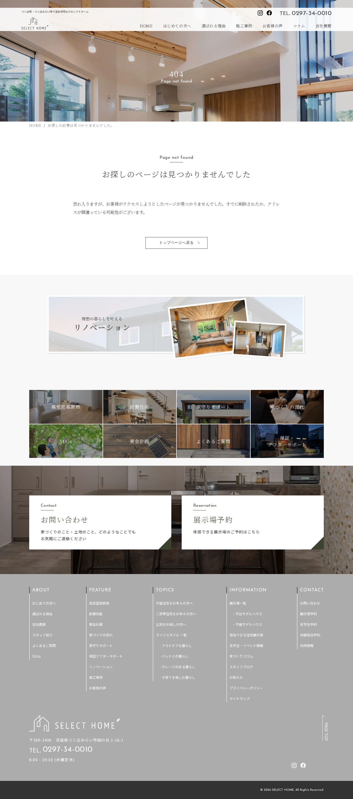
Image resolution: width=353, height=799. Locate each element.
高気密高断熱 (99, 603)
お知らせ (236, 677)
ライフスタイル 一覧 (171, 634)
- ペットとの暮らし (174, 656)
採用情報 (306, 645)
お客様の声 (273, 25)
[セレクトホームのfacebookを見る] (269, 13)
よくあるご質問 (44, 645)
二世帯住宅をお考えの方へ (176, 613)
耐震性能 (96, 613)
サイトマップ (239, 698)
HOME (146, 25)
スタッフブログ (241, 666)
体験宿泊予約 (310, 634)
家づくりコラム (241, 656)
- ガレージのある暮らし (177, 666)
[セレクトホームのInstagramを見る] (260, 13)
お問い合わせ (310, 603)
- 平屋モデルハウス (247, 624)
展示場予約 (308, 613)
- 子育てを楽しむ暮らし (177, 677)
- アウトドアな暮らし (176, 645)
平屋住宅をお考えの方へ (174, 603)
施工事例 (244, 25)
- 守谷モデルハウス (247, 613)
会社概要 (324, 25)
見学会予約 (308, 624)
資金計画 (96, 624)
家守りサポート (101, 645)
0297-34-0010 (312, 13)
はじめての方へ (177, 25)
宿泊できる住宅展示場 (246, 634)
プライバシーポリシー (246, 687)
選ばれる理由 (214, 25)
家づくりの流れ (101, 634)
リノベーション (101, 666)
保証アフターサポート (106, 656)
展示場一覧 (237, 603)
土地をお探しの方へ (171, 624)
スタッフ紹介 (42, 634)
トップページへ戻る (176, 243)
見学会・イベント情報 (246, 645)
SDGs (36, 656)
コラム (299, 25)
